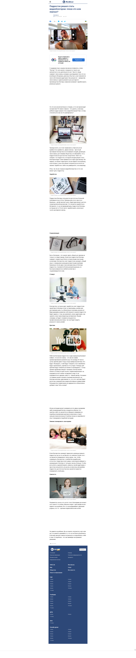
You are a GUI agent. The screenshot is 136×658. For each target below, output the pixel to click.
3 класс (51, 581)
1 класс (51, 579)
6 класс (69, 583)
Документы (70, 557)
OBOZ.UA (52, 564)
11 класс (52, 590)
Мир (51, 567)
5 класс (51, 583)
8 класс (69, 585)
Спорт (69, 567)
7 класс (51, 585)
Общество (53, 570)
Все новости (71, 570)
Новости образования (56, 572)
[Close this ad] (135, 650)
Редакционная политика (55, 559)
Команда (70, 552)
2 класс (69, 579)
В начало (82, 549)
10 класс (70, 588)
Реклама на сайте (53, 557)
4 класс (69, 581)
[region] (68, 95)
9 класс (51, 588)
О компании (52, 552)
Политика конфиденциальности (75, 555)
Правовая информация (55, 555)
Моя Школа (56, 15)
